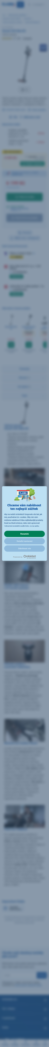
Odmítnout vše (24, 548)
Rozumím (24, 534)
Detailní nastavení (24, 541)
